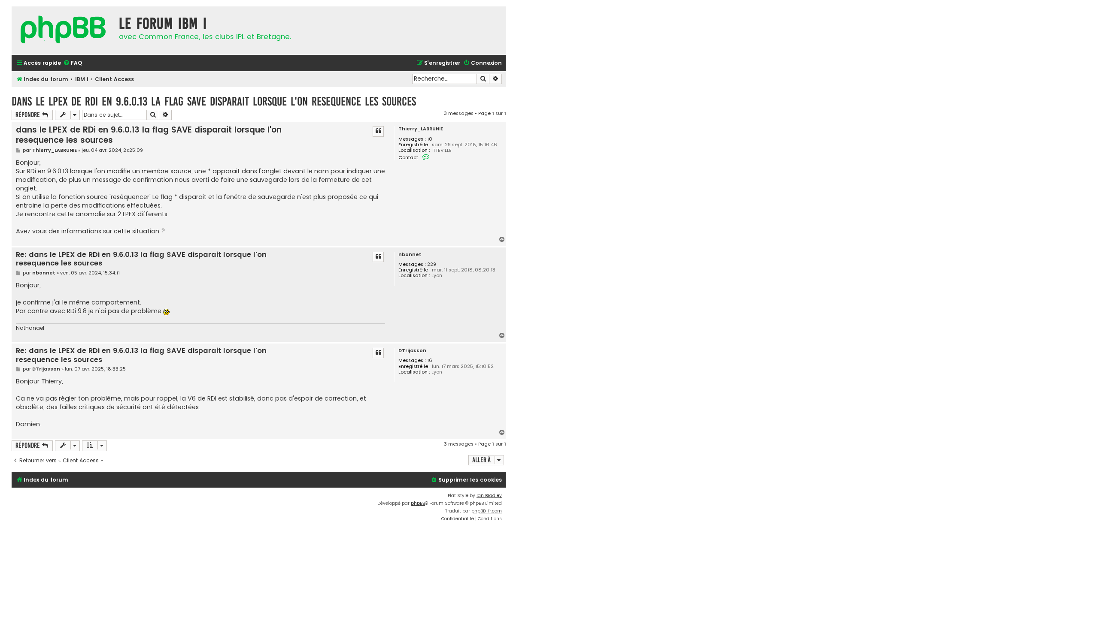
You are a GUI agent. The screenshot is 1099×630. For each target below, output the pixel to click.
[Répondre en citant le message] (378, 131)
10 (429, 139)
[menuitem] (72, 63)
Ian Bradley (489, 495)
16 (429, 360)
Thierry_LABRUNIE (420, 129)
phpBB (418, 503)
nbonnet (410, 254)
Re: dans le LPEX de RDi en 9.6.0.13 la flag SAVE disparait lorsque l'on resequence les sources (141, 259)
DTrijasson (412, 350)
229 (431, 264)
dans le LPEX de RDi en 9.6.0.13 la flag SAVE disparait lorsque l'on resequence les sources (214, 101)
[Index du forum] (63, 31)
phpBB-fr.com (486, 511)
